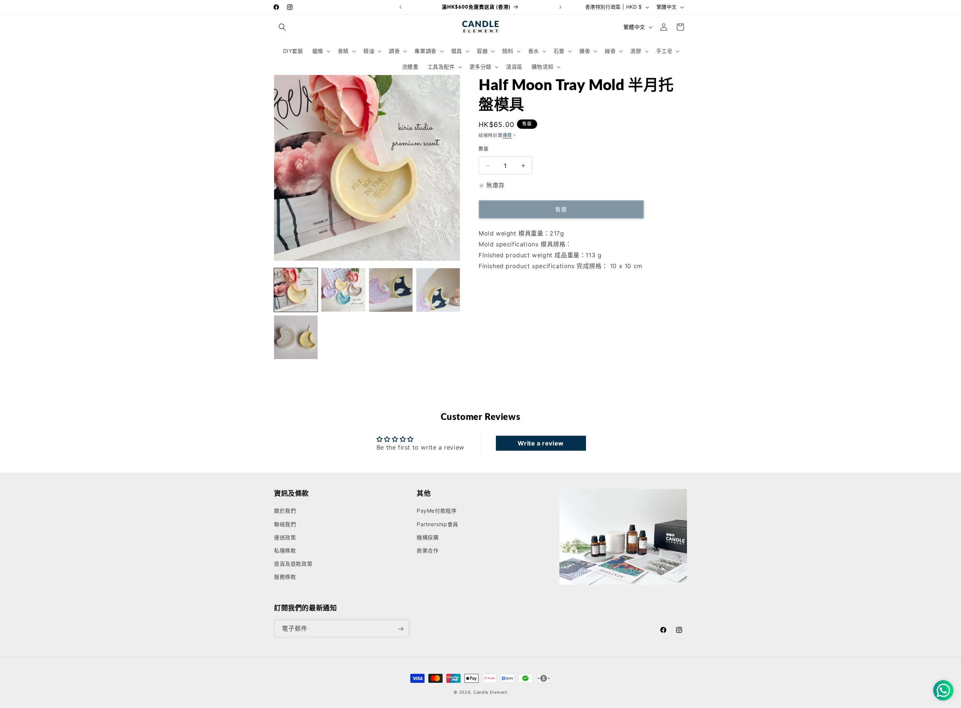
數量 (484, 148)
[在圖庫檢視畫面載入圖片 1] (296, 290)
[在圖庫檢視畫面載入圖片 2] (343, 290)
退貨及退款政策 (293, 563)
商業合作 (427, 550)
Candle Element (490, 692)
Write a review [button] (540, 443)
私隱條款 (285, 550)
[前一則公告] (400, 7)
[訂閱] (400, 629)
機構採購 (427, 537)
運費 (507, 135)
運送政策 (285, 537)
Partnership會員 (437, 524)
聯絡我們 (285, 524)
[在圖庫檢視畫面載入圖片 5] (296, 337)
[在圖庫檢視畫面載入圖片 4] (438, 290)
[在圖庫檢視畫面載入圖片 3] (391, 290)
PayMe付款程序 (436, 511)
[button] (282, 27)
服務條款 (285, 577)
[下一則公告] (560, 7)
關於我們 (285, 511)
